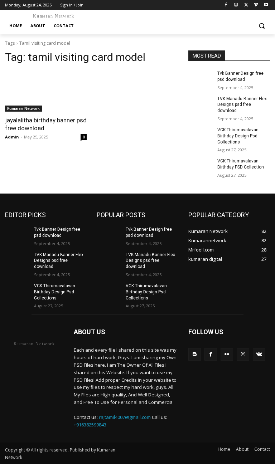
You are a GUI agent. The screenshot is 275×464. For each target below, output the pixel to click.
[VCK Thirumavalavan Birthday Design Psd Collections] (200, 135)
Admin (12, 137)
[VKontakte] (259, 354)
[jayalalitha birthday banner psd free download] (46, 91)
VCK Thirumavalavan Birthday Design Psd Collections (238, 136)
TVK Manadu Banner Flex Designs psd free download (242, 104)
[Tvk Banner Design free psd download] (200, 79)
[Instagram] (236, 5)
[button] (261, 26)
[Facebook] (226, 5)
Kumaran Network (23, 108)
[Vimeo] (256, 5)
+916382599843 (90, 424)
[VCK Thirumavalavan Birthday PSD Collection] (200, 166)
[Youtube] (266, 5)
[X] (246, 5)
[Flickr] (227, 354)
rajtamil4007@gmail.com (125, 417)
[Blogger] (194, 354)
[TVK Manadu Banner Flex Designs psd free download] (200, 104)
